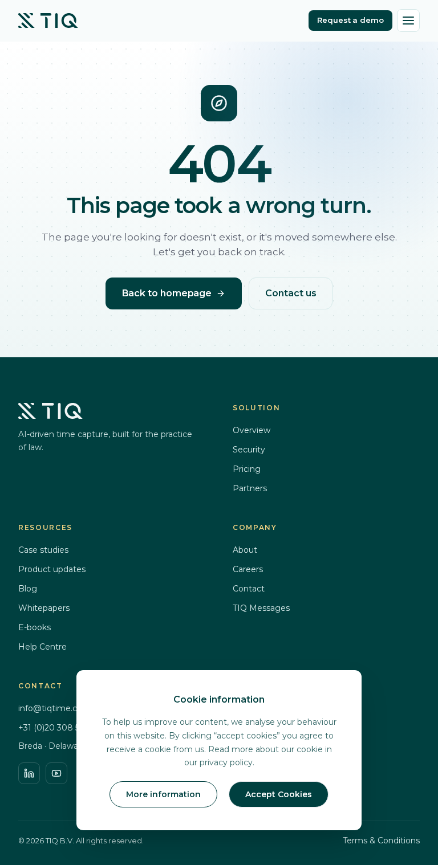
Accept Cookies (278, 794)
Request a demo (350, 20)
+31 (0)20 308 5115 (54, 728)
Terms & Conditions (381, 840)
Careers (248, 569)
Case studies (43, 550)
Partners (250, 488)
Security (249, 449)
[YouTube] (56, 773)
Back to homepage (167, 293)
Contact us (290, 293)
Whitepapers (44, 608)
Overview (251, 430)
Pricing (247, 469)
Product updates (52, 569)
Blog (27, 589)
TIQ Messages (261, 608)
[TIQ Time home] (48, 20)
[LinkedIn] (29, 773)
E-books (34, 627)
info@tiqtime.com (54, 708)
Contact (249, 589)
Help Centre (42, 647)
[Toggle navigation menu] (408, 20)
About (245, 550)
